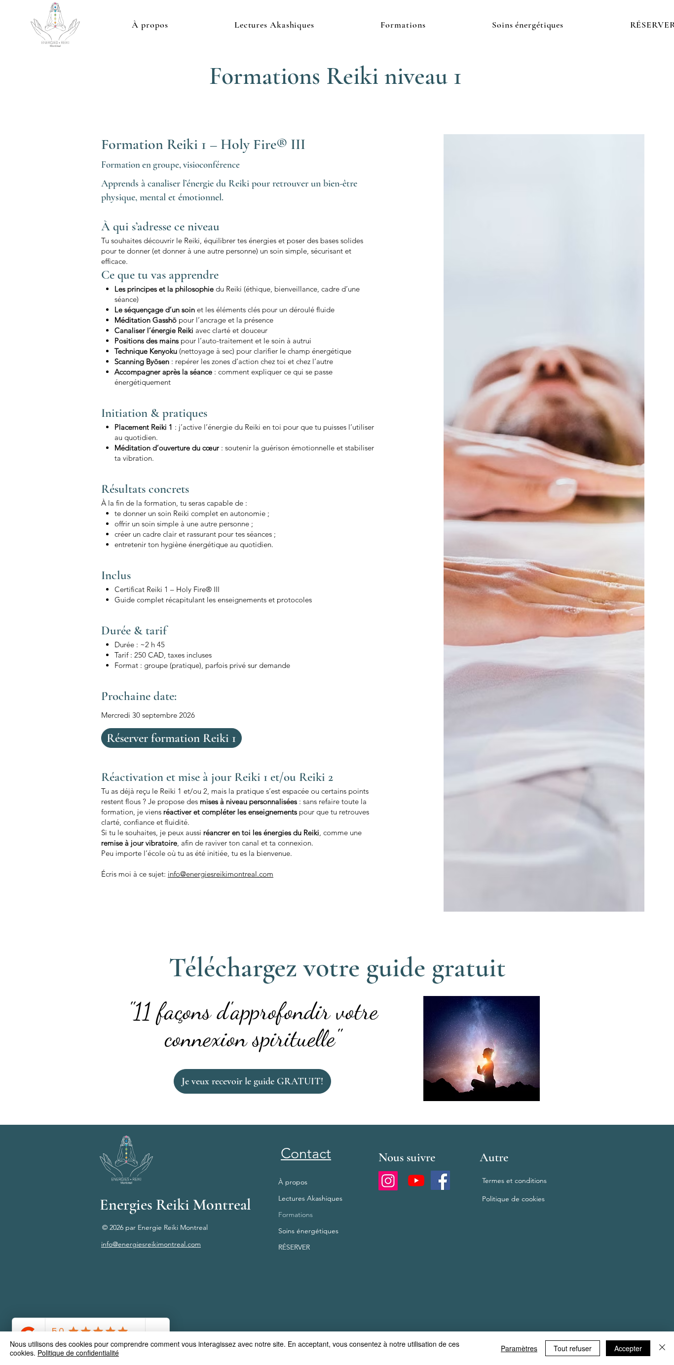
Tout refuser (573, 1348)
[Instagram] (388, 1180)
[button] (274, 24)
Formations (295, 1214)
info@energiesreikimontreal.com (220, 874)
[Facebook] (440, 1180)
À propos (292, 1182)
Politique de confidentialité (78, 1353)
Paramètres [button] (519, 1348)
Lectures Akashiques (310, 1198)
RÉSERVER (294, 1247)
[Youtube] (416, 1180)
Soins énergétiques (308, 1230)
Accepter (628, 1348)
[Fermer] (662, 1348)
